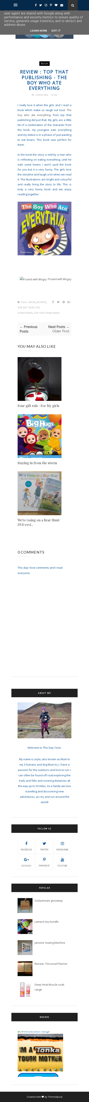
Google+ (26, 865)
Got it (56, 30)
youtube (62, 865)
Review (41, 302)
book (44, 63)
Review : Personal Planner (51, 964)
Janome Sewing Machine (50, 943)
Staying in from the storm (37, 463)
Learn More (38, 30)
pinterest (44, 865)
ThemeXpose (55, 1096)
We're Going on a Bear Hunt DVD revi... (38, 522)
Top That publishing (47, 313)
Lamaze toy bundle (47, 921)
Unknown (42, 95)
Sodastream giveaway (49, 900)
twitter (44, 849)
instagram (62, 849)
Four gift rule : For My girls (38, 406)
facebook (26, 849)
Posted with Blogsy (59, 279)
